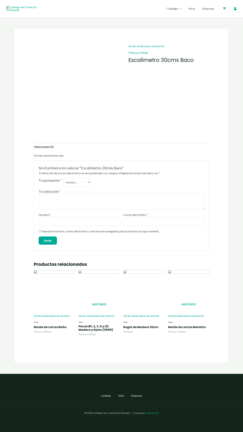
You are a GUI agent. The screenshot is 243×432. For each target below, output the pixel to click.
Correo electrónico (135, 214)
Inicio (191, 8)
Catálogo (172, 8)
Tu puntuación (50, 180)
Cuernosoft (152, 412)
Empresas (208, 8)
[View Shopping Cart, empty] (224, 8)
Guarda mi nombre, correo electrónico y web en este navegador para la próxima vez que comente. (100, 231)
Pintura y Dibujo (138, 52)
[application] (179, 8)
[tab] (44, 147)
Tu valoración (50, 191)
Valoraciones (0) (44, 146)
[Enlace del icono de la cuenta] (235, 8)
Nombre (45, 214)
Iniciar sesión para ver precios (146, 46)
